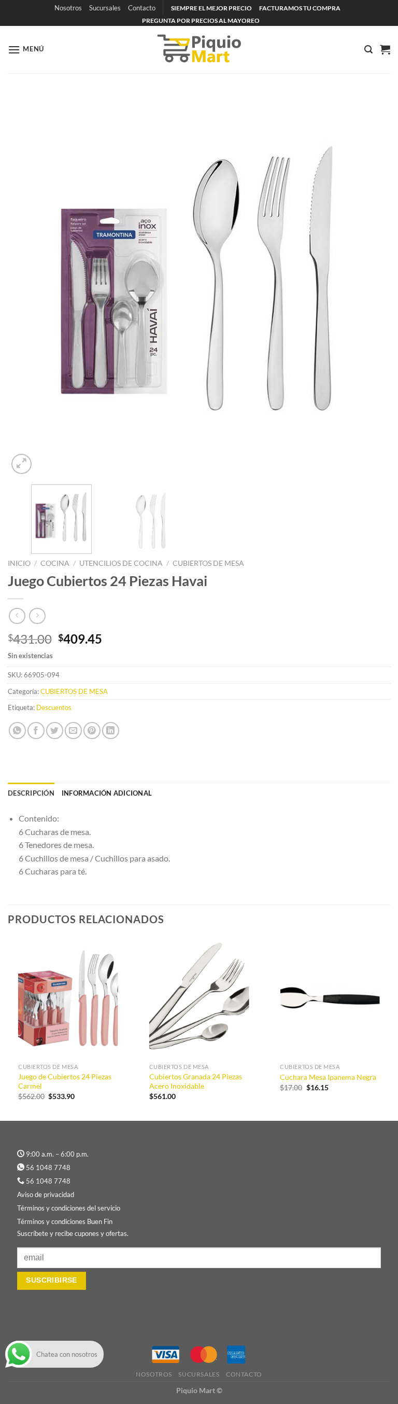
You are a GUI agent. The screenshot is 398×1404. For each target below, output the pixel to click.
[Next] (369, 285)
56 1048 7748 (48, 1167)
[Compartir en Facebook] (36, 730)
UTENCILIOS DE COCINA (121, 563)
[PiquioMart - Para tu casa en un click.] (199, 49)
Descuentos (54, 707)
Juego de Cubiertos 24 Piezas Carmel (64, 1081)
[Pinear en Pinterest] (92, 730)
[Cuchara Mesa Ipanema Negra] (330, 998)
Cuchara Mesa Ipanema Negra (328, 1077)
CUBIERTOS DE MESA (208, 563)
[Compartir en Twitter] (54, 730)
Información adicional (107, 793)
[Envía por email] (73, 730)
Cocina (54, 563)
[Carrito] (385, 49)
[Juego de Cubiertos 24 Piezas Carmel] (68, 998)
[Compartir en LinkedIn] (110, 730)
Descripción (31, 793)
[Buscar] (368, 49)
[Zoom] (21, 464)
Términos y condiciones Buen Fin (64, 1221)
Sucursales (105, 8)
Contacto (141, 8)
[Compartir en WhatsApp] (17, 730)
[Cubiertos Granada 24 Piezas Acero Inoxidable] (199, 998)
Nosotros (68, 8)
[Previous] (28, 285)
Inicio (19, 563)
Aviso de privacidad (45, 1194)
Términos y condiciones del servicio (68, 1208)
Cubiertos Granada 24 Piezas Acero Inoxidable (195, 1081)
